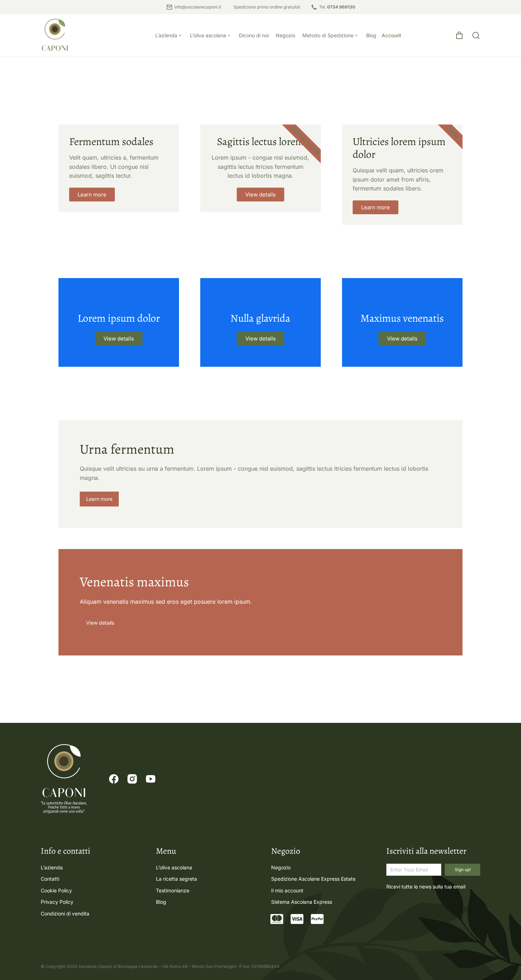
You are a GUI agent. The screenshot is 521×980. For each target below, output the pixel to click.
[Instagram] (132, 779)
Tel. (337, 7)
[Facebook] (113, 779)
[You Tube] (150, 779)
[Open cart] (459, 35)
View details (118, 338)
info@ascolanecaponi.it (197, 7)
